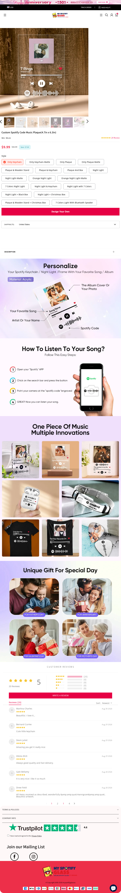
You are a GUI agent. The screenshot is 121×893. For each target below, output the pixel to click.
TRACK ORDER (86, 7)
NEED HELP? (105, 7)
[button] (5, 15)
